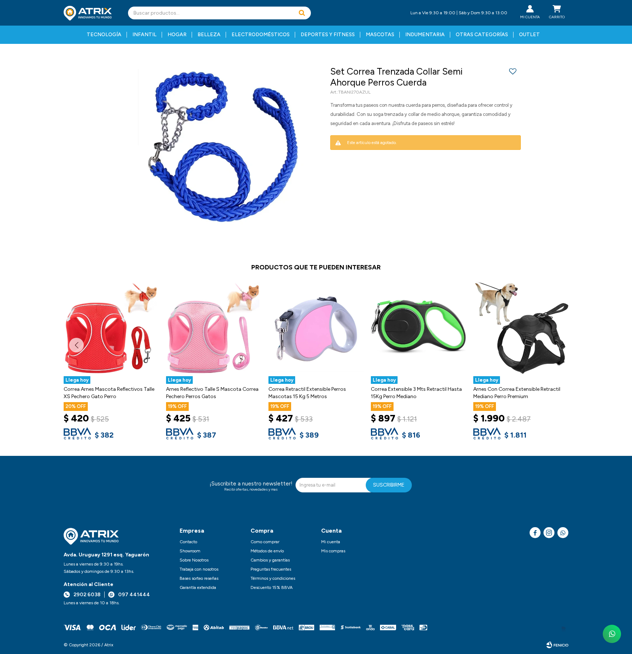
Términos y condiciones (273, 578)
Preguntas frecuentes (271, 569)
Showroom (190, 550)
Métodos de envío (267, 550)
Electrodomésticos (261, 34)
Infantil (144, 34)
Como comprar (265, 541)
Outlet (529, 34)
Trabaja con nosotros (199, 569)
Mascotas (380, 34)
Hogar (177, 34)
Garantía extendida (198, 587)
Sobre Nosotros (194, 560)
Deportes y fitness (328, 34)
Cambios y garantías (270, 560)
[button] (302, 13)
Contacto (188, 541)
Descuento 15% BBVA (272, 587)
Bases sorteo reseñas (199, 578)
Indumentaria (425, 34)
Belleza (209, 34)
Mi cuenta (330, 541)
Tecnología (104, 34)
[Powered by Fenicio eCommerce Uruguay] (557, 644)
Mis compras (333, 550)
